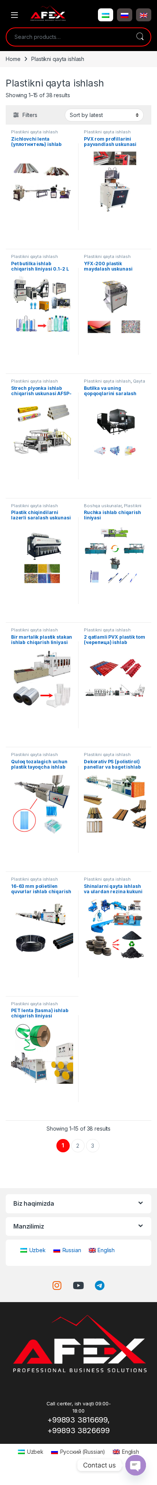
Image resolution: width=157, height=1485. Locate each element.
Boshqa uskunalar (103, 505)
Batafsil (42, 240)
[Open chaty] (135, 1465)
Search (140, 37)
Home (13, 59)
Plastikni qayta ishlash (34, 132)
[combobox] (67, 37)
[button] (105, 14)
